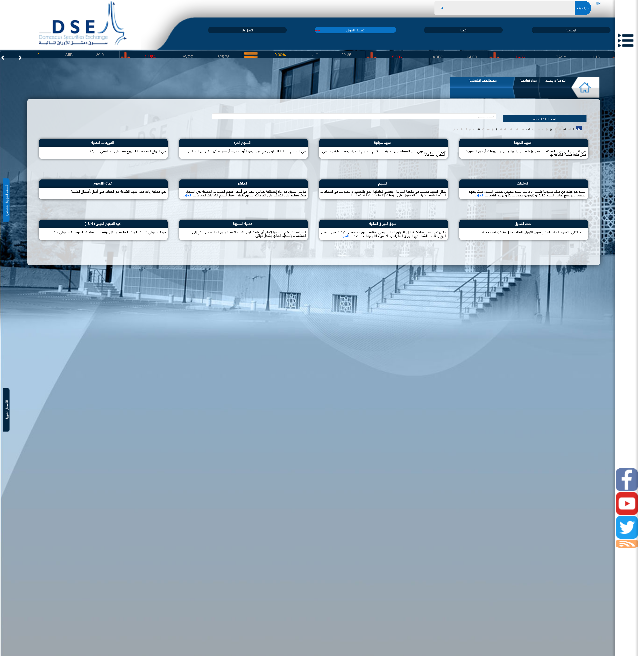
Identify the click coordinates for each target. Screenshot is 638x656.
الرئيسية (571, 30)
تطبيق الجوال (355, 30)
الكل (578, 128)
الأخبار (463, 30)
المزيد (479, 195)
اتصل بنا (247, 30)
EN (598, 3)
